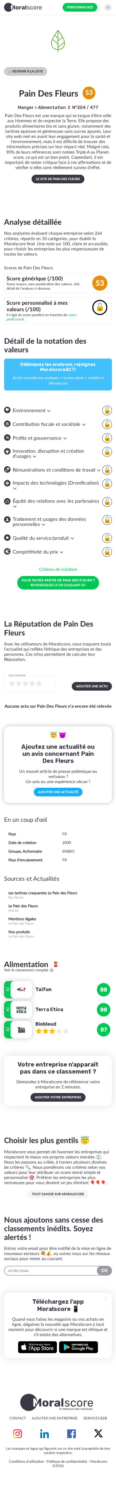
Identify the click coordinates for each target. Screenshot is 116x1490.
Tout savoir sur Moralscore (58, 1194)
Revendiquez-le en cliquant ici (58, 582)
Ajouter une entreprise (55, 1418)
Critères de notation (58, 569)
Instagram (17, 1433)
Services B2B (95, 1418)
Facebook (71, 1433)
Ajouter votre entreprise (58, 1097)
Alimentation (52, 107)
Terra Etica (49, 1009)
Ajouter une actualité (58, 792)
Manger (26, 107)
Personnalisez (80, 7)
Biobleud (45, 1024)
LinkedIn (44, 1433)
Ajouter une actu (92, 686)
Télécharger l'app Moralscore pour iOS (37, 1347)
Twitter (98, 1433)
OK (104, 1271)
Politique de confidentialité (67, 1461)
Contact (17, 1418)
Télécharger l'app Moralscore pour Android (78, 1347)
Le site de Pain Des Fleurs (58, 179)
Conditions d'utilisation (26, 1461)
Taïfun (43, 989)
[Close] (106, 1299)
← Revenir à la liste (25, 71)
